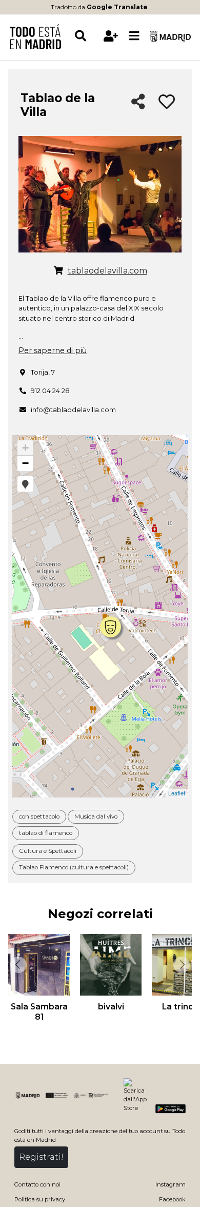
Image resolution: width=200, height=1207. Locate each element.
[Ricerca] (86, 36)
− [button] (25, 463)
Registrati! (41, 1157)
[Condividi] (138, 102)
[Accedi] (111, 36)
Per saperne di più (52, 350)
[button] (25, 484)
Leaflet (176, 793)
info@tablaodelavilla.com (73, 409)
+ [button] (25, 447)
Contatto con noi (37, 1184)
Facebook (172, 1199)
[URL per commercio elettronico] (58, 271)
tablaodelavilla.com (107, 271)
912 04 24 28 (50, 390)
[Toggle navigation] (134, 36)
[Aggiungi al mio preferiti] (166, 102)
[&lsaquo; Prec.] (17, 965)
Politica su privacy (39, 1199)
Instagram (170, 1184)
